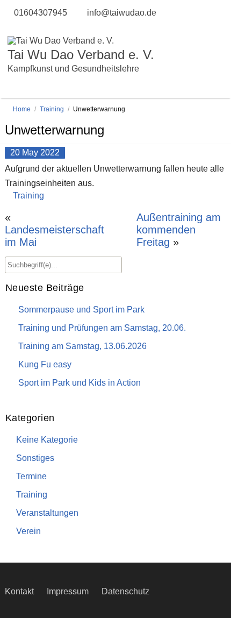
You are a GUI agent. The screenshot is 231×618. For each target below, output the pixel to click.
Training (52, 109)
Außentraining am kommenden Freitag (178, 229)
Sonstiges (35, 458)
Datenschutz (125, 591)
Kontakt (19, 591)
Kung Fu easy (44, 364)
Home (22, 109)
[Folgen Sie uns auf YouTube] (21, 26)
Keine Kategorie (47, 439)
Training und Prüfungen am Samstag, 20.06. (102, 327)
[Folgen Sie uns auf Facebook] (10, 26)
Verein (28, 531)
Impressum (68, 591)
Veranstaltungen (47, 512)
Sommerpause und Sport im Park (81, 309)
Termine (31, 476)
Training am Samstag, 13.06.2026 (82, 346)
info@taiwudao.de (121, 12)
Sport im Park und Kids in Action (79, 382)
